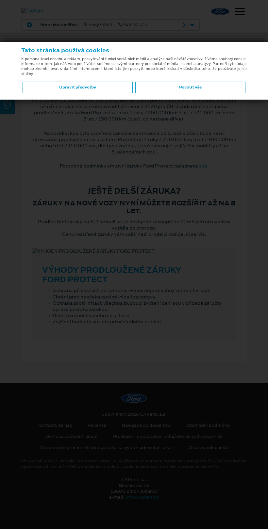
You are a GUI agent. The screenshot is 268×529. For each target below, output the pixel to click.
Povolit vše (190, 87)
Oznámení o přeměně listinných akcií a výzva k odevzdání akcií (106, 448)
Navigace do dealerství (146, 425)
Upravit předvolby (77, 87)
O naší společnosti (208, 448)
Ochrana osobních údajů (71, 437)
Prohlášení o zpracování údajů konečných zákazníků (168, 437)
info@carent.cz (142, 497)
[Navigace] (239, 12)
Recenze (97, 425)
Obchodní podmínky (208, 425)
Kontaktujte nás (55, 425)
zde (203, 166)
